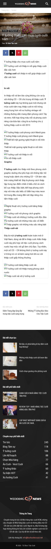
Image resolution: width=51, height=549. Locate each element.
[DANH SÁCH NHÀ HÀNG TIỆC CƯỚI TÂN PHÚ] (10, 397)
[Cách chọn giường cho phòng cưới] (10, 375)
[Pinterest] (19, 53)
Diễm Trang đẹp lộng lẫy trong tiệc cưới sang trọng (13, 312)
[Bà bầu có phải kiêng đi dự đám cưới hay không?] (10, 347)
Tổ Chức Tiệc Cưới (11, 43)
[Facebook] (5, 53)
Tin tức (13, 10)
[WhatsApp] (25, 53)
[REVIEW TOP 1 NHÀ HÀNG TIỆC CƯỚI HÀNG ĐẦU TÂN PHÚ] (10, 410)
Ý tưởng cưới (13, 31)
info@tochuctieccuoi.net (33, 538)
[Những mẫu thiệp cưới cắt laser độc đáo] (10, 361)
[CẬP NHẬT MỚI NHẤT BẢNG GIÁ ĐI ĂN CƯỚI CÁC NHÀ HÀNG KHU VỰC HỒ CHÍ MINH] (10, 424)
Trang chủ (5, 10)
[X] (12, 53)
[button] (4, 4)
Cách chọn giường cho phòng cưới (33, 371)
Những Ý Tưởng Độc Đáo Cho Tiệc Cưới (38, 312)
